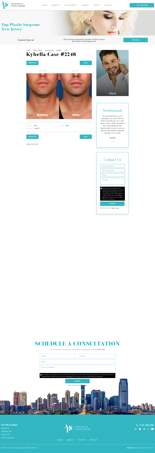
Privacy (113, 208)
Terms (117, 208)
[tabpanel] (112, 73)
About (96, 5)
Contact (108, 5)
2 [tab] (112, 141)
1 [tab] (111, 141)
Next (86, 63)
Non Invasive (49, 50)
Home (44, 5)
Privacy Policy (70, 376)
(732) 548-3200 (100, 349)
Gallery (84, 5)
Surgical (55, 5)
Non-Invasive (70, 5)
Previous (32, 63)
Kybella (59, 50)
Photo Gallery (37, 50)
